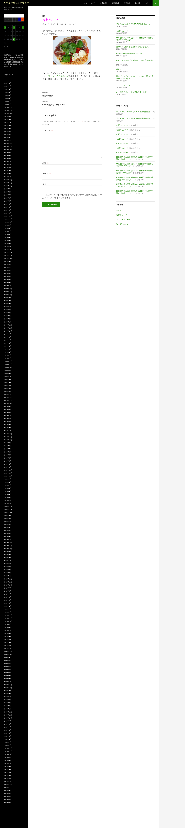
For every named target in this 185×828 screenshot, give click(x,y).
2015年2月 (7, 500)
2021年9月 (7, 261)
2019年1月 (7, 358)
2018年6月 (7, 379)
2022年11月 (8, 219)
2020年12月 (8, 289)
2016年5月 (7, 455)
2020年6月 (7, 307)
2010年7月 (7, 663)
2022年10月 (8, 222)
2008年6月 (7, 730)
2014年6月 (7, 524)
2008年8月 (7, 724)
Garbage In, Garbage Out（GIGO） (129, 53)
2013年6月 (7, 561)
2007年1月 (7, 781)
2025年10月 (8, 113)
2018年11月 (8, 364)
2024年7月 (7, 159)
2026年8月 (7, 83)
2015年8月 (7, 482)
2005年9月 (7, 803)
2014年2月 (7, 537)
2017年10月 (8, 403)
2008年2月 (7, 742)
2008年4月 (7, 736)
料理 (43, 16)
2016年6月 (7, 452)
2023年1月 (7, 213)
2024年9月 (7, 153)
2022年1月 (7, 249)
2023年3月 (7, 207)
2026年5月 (7, 92)
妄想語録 (127, 3)
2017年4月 (7, 422)
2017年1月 (7, 431)
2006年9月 (7, 790)
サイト (45, 184)
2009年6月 (7, 697)
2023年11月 (8, 183)
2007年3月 (7, 775)
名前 (45, 163)
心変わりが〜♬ (122, 31)
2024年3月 (7, 171)
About (93, 3)
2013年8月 (7, 555)
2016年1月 (7, 467)
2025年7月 (7, 122)
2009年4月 (7, 700)
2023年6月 (7, 198)
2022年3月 (7, 243)
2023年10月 (8, 186)
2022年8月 (7, 228)
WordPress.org (122, 224)
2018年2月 (7, 391)
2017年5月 (7, 419)
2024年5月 (7, 165)
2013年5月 (7, 564)
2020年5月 (7, 310)
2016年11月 (8, 437)
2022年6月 (7, 234)
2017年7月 (7, 413)
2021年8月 (7, 264)
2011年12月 (8, 615)
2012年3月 (7, 606)
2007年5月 (7, 769)
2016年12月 (8, 434)
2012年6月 (7, 597)
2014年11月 (8, 509)
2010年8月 (7, 660)
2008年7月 (7, 727)
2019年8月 (7, 337)
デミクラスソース (123, 85)
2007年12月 (8, 748)
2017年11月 (8, 400)
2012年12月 (8, 579)
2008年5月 (7, 733)
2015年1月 (7, 503)
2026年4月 (7, 95)
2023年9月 (7, 189)
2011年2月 (7, 645)
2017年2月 (7, 428)
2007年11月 (8, 751)
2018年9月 (7, 370)
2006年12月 (8, 784)
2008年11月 (8, 715)
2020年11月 (8, 292)
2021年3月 (7, 280)
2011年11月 (8, 618)
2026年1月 (7, 104)
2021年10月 (8, 258)
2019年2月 (7, 355)
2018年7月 (7, 376)
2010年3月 (7, 676)
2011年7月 (7, 630)
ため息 (61, 24)
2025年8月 (7, 119)
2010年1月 (7, 682)
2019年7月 (7, 340)
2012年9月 (7, 588)
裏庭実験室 (115, 3)
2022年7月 (7, 231)
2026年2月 (7, 101)
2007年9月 (7, 757)
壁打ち (119, 69)
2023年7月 (7, 195)
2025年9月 (7, 116)
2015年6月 (7, 488)
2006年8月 (7, 793)
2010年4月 (7, 673)
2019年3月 (7, 352)
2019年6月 (7, 343)
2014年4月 (7, 530)
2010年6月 (7, 667)
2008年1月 (7, 745)
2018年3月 (7, 388)
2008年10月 (8, 718)
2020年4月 (7, 313)
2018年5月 (7, 382)
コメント (47, 130)
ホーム (85, 3)
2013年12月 (8, 543)
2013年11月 (8, 546)
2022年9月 (7, 225)
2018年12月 (8, 361)
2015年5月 (7, 491)
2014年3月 (7, 533)
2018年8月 (7, 373)
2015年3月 (7, 497)
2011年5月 (7, 636)
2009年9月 (7, 691)
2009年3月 (7, 703)
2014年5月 (7, 527)
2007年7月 (7, 763)
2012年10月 (8, 585)
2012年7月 (7, 594)
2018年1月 (7, 394)
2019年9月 (7, 334)
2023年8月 (7, 192)
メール (46, 173)
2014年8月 (7, 518)
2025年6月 (7, 125)
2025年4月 (7, 131)
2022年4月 (7, 240)
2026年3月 (7, 98)
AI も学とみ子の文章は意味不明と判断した (133, 92)
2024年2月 (7, 174)
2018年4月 (7, 385)
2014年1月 (7, 540)
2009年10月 (8, 688)
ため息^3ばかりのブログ (16, 3)
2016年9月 (7, 443)
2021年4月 (7, 277)
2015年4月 (7, 494)
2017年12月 (8, 397)
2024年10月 (8, 150)
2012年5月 (7, 600)
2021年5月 (7, 273)
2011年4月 (7, 639)
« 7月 (6, 46)
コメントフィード (123, 219)
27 (14, 39)
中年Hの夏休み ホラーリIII (53, 103)
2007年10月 (8, 754)
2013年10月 (8, 549)
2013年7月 (7, 558)
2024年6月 (7, 162)
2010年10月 (8, 654)
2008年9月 (7, 721)
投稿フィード (121, 215)
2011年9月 (7, 624)
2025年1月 (7, 140)
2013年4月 (7, 567)
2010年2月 (7, 679)
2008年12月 (8, 712)
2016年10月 (8, 440)
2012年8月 (7, 591)
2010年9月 (7, 657)
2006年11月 (8, 787)
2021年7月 (7, 267)
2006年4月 (7, 800)
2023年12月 (8, 180)
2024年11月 (8, 147)
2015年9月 (7, 479)
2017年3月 (7, 425)
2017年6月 (7, 416)
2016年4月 (7, 458)
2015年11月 (8, 473)
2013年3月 (7, 570)
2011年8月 (7, 627)
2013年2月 (7, 573)
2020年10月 (8, 295)
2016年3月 (7, 461)
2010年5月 (7, 670)
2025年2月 (7, 137)
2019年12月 (8, 325)
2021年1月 (7, 286)
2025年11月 (8, 110)
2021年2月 (7, 283)
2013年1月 (7, 576)
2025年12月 (8, 107)
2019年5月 (7, 346)
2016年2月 (7, 464)
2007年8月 (7, 760)
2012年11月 (8, 582)
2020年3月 (7, 316)
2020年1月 (7, 322)
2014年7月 (7, 521)
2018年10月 (8, 367)
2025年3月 (7, 134)
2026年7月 (7, 86)
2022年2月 (7, 246)
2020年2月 (7, 319)
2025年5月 (7, 128)
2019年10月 (8, 331)
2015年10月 (8, 476)
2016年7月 (7, 449)
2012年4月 (7, 603)
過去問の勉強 (47, 94)
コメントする (71, 24)
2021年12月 (8, 252)
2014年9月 (7, 515)
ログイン (148, 3)
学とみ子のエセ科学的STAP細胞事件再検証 (133, 24)
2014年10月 (8, 512)
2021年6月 (7, 270)
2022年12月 (8, 216)
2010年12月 (8, 651)
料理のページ (8, 75)
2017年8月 (7, 410)
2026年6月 (7, 89)
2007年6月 (7, 766)
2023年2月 (7, 210)
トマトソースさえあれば (57, 76)
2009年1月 (7, 709)
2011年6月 (7, 633)
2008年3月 (7, 739)
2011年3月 (7, 642)
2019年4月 (7, 349)
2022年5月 (7, 237)
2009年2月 (7, 706)
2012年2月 (7, 609)
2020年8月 (7, 301)
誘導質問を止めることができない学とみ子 (133, 47)
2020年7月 (7, 304)
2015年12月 (8, 470)
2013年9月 (7, 552)
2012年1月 (7, 612)
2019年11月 (8, 328)
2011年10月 (8, 621)
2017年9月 (7, 407)
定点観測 (137, 3)
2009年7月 (7, 694)
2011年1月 (7, 648)
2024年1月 (7, 177)
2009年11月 (8, 685)
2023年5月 (7, 201)
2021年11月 (8, 255)
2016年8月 (7, 446)
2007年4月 (7, 772)
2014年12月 (8, 506)
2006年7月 (7, 797)
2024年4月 (7, 168)
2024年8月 (7, 156)
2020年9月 (7, 298)
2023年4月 (7, 204)
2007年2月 (7, 778)
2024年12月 (8, 143)
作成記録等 (103, 3)
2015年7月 (7, 485)
